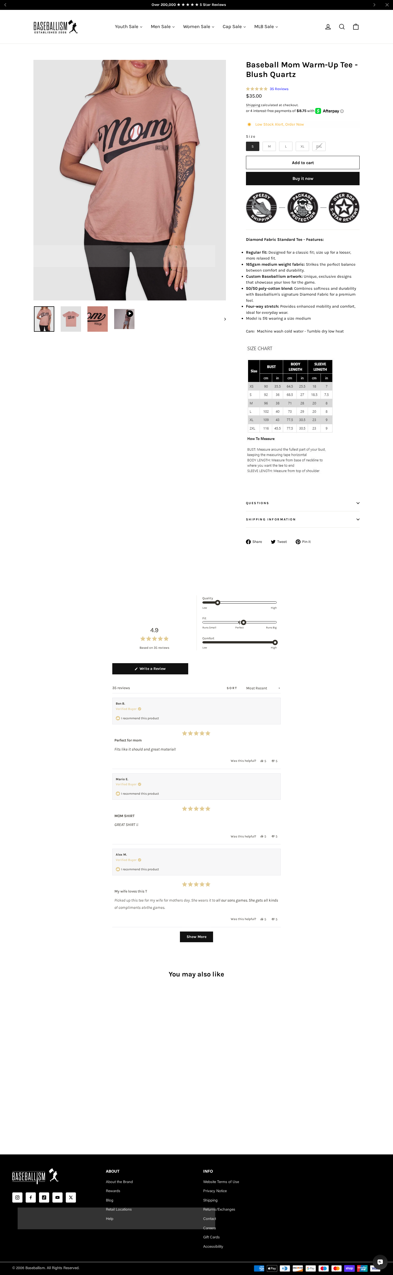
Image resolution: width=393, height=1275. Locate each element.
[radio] (252, 146)
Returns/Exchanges (219, 1210)
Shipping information (271, 519)
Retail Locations (119, 1210)
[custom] (17, 1197)
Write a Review (159, 670)
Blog (109, 1201)
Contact (209, 1219)
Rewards (113, 1191)
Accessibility (213, 1247)
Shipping (253, 105)
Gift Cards (211, 1237)
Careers (209, 1228)
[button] (267, 89)
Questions (257, 503)
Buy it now (302, 178)
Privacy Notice (215, 1191)
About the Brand (119, 1182)
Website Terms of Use (221, 1182)
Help (109, 1219)
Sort (233, 688)
